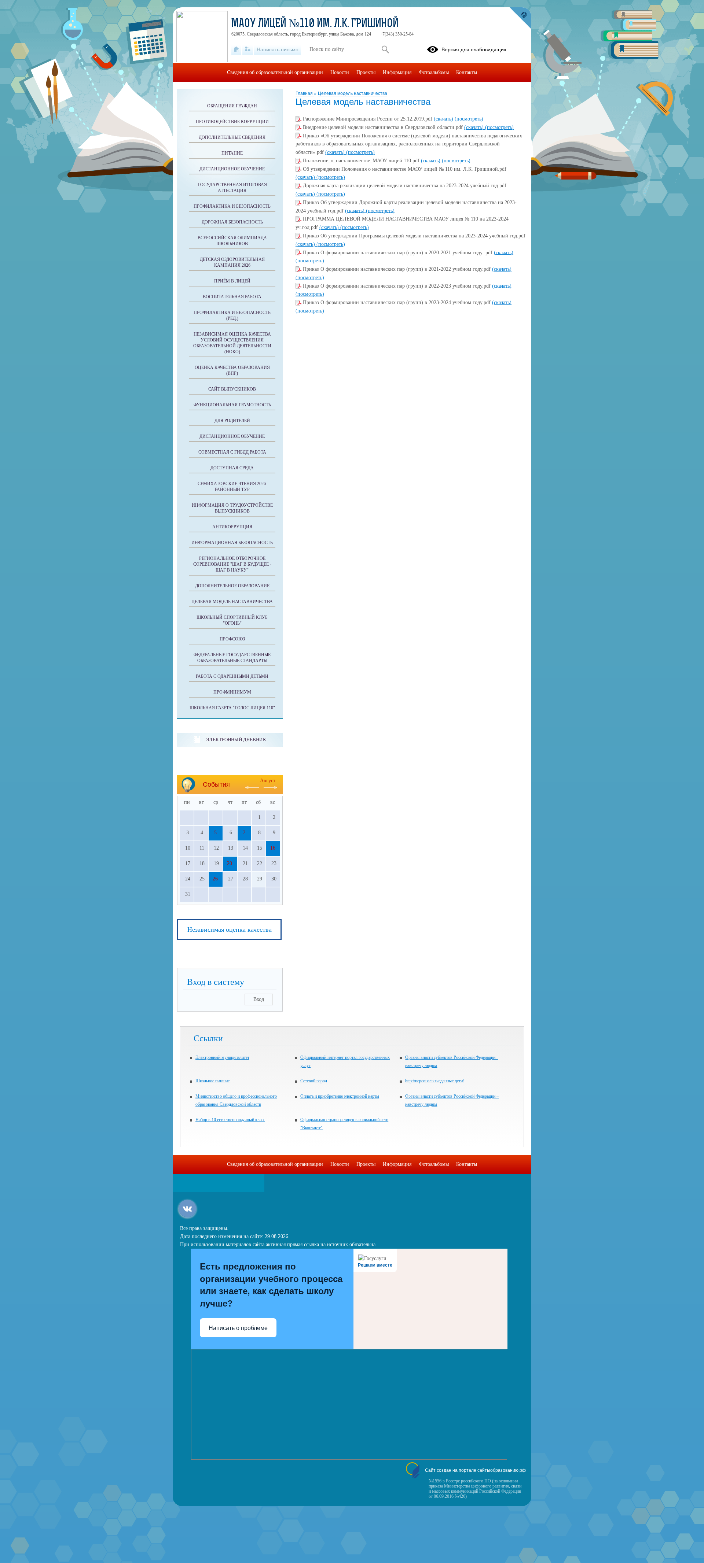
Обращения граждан (232, 105)
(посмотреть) (469, 119)
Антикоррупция (232, 526)
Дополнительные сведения (232, 137)
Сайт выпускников (232, 389)
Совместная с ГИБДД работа (232, 452)
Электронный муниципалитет (222, 1057)
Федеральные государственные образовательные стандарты (232, 657)
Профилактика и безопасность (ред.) (232, 315)
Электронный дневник (236, 739)
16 (272, 848)
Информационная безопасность (232, 542)
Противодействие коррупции (232, 121)
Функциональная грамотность (232, 404)
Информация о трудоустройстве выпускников (232, 508)
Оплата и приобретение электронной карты (339, 1096)
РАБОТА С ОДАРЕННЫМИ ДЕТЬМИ (232, 676)
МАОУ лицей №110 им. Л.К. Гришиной (315, 24)
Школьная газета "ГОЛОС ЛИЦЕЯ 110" (232, 707)
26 (215, 879)
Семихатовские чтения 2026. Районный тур (232, 486)
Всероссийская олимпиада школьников (232, 240)
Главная (305, 93)
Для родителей (232, 420)
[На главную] (236, 49)
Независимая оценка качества (229, 929)
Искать (385, 49)
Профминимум (232, 692)
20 (229, 863)
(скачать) (444, 119)
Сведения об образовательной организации (275, 72)
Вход (258, 999)
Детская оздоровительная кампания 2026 (232, 262)
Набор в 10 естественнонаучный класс (230, 1119)
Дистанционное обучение (232, 168)
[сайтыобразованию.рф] (520, 18)
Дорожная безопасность (232, 222)
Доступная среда (232, 467)
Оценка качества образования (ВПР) (232, 370)
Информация (397, 72)
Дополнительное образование (232, 585)
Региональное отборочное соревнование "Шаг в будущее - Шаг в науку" (232, 564)
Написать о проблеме (238, 1328)
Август (267, 780)
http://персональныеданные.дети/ (434, 1080)
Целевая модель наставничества (352, 93)
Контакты (466, 72)
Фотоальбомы (434, 72)
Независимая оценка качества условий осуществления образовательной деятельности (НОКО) (232, 343)
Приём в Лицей (232, 281)
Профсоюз (232, 639)
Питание (232, 153)
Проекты (365, 72)
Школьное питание (212, 1080)
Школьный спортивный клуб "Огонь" (232, 620)
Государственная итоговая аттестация (232, 187)
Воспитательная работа (232, 296)
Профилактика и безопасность (232, 206)
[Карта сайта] (247, 49)
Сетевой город (313, 1080)
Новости (339, 72)
